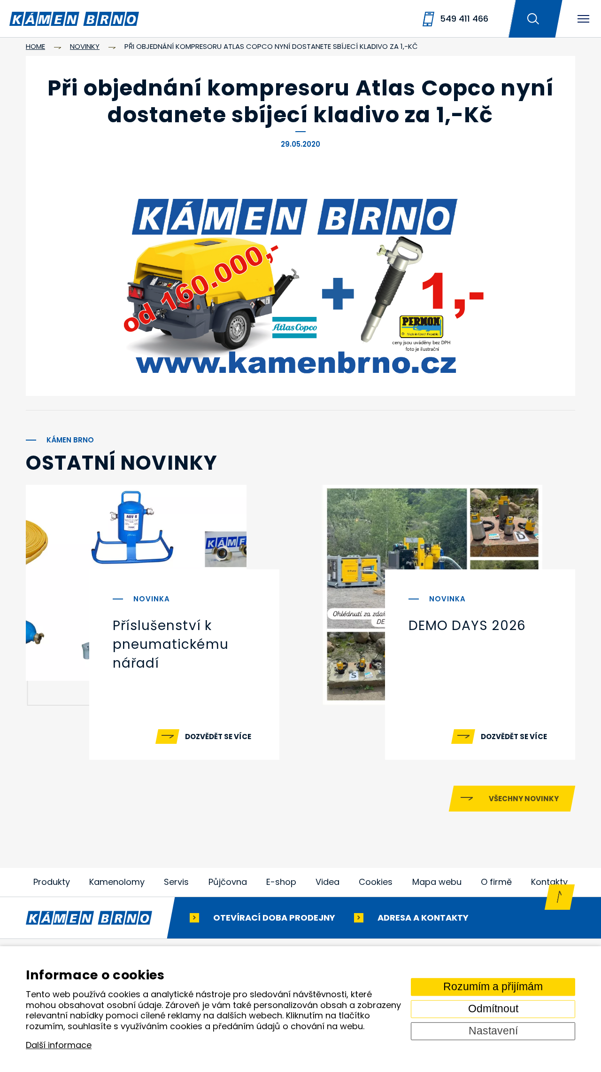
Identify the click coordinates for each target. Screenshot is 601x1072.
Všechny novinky (524, 799)
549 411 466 (464, 18)
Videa (327, 882)
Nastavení (493, 1031)
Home (35, 46)
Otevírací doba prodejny (274, 917)
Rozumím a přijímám (493, 987)
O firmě (496, 882)
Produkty (51, 882)
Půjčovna (227, 882)
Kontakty (549, 882)
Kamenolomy (117, 882)
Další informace (59, 1045)
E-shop (281, 882)
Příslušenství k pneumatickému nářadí (171, 644)
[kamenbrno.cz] (98, 917)
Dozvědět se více (218, 736)
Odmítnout (493, 1009)
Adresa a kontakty (423, 917)
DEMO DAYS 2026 (467, 625)
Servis (176, 882)
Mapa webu (437, 882)
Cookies (376, 882)
